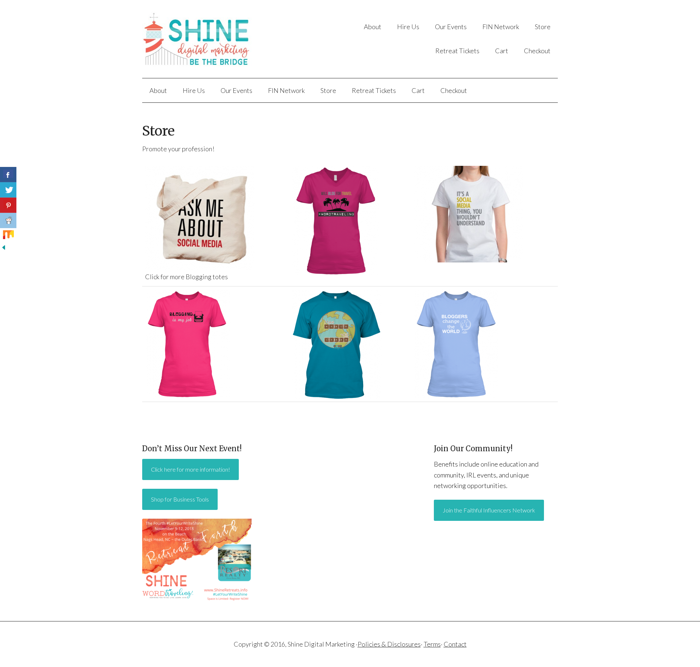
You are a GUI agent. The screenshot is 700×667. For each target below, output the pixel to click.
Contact (455, 644)
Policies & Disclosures (389, 644)
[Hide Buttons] (3, 249)
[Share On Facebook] (8, 174)
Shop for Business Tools (180, 499)
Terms (432, 644)
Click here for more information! (190, 469)
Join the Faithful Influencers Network (489, 510)
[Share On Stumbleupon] (8, 235)
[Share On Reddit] (8, 220)
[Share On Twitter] (8, 190)
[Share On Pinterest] (8, 205)
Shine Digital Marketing (215, 39)
